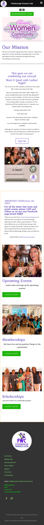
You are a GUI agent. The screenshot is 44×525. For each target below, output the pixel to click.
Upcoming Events (10, 462)
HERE (20, 213)
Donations (7, 472)
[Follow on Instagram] (23, 10)
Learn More (11, 294)
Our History (8, 456)
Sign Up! (22, 141)
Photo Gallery (9, 465)
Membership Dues (23, 14)
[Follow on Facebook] (20, 10)
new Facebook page (28, 217)
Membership (8, 459)
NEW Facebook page (27, 237)
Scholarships (8, 475)
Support (7, 469)
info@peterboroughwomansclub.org (20, 481)
